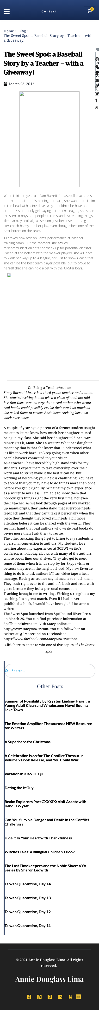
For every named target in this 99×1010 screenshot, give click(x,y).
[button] (7, 11)
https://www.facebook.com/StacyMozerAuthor (40, 638)
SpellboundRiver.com (20, 623)
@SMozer (27, 633)
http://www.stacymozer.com (26, 628)
